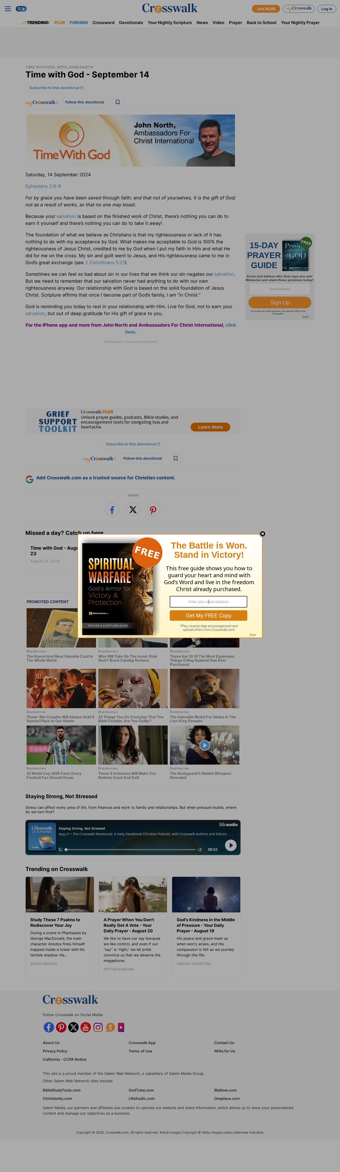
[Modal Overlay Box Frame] (170, 586)
